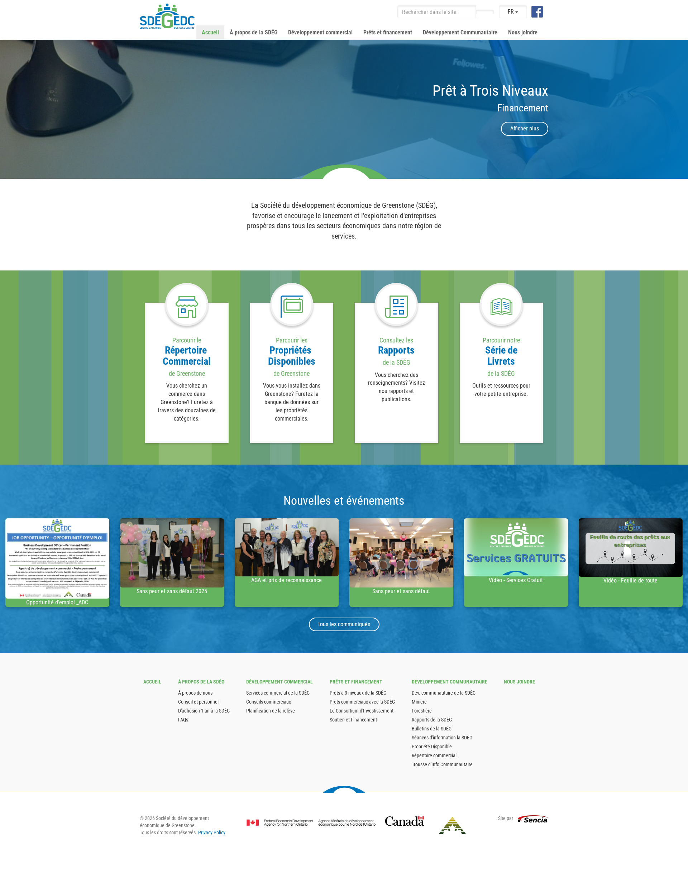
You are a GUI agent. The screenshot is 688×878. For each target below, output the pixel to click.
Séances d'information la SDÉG (442, 737)
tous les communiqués (344, 624)
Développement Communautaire (460, 32)
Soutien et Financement (353, 720)
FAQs (183, 720)
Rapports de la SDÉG (432, 720)
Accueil (210, 32)
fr (511, 11)
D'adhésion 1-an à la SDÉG (204, 711)
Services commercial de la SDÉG (278, 693)
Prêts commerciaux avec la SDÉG (362, 702)
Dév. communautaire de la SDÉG (444, 693)
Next (679, 109)
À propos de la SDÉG (253, 32)
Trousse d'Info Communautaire (442, 764)
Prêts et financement (387, 32)
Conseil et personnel (198, 702)
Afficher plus (524, 128)
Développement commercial (320, 32)
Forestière (422, 711)
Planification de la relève (270, 711)
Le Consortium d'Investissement (361, 711)
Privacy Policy (211, 832)
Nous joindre (523, 32)
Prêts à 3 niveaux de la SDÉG (358, 693)
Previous (9, 109)
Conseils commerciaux (268, 702)
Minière (419, 702)
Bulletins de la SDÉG (432, 728)
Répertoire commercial (434, 755)
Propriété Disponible (432, 746)
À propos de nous (195, 693)
